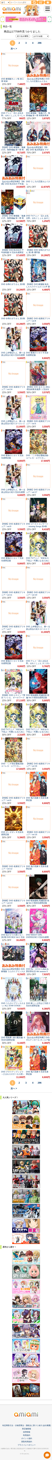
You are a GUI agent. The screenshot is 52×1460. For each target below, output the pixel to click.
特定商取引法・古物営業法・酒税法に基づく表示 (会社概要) (26, 1425)
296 (39, 43)
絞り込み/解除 (22, 36)
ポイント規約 (26, 1438)
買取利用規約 (26, 1442)
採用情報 (26, 1432)
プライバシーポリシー (27, 1445)
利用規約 (26, 1435)
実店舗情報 (26, 1429)
